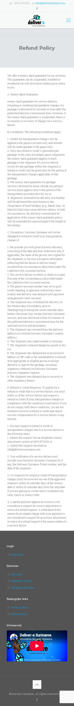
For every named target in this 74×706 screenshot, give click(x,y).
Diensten (16, 574)
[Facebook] (37, 8)
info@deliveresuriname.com (50, 3)
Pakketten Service (22, 581)
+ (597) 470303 (21, 3)
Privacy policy (19, 607)
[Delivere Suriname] (37, 20)
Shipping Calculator (22, 587)
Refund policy (19, 614)
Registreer (17, 554)
